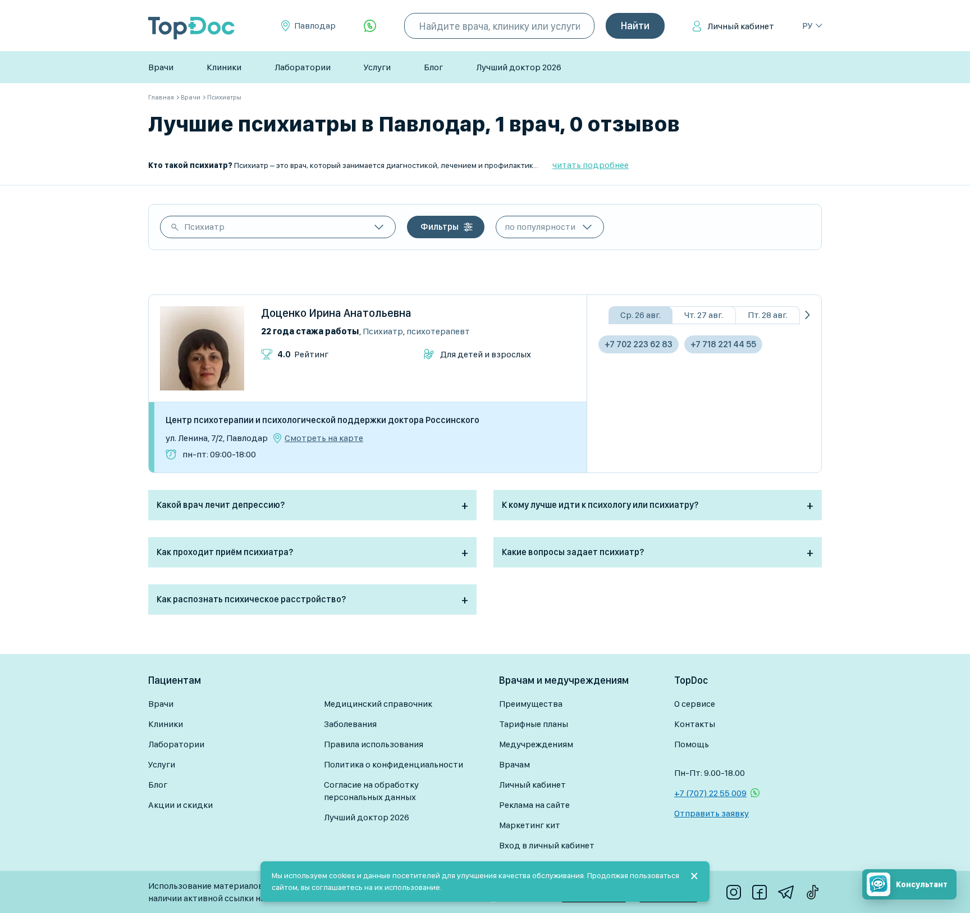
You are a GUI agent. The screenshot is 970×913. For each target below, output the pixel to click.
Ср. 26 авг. (640, 315)
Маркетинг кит (529, 825)
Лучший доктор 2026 (518, 67)
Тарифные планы (533, 724)
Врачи (160, 67)
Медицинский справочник (378, 703)
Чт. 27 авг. (703, 315)
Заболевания (350, 724)
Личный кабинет (740, 26)
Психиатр (204, 226)
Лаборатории (302, 67)
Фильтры (439, 226)
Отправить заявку (711, 813)
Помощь (691, 744)
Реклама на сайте (534, 805)
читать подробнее (590, 165)
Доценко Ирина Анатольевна (336, 313)
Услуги (377, 67)
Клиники (224, 67)
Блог (433, 67)
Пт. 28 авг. (768, 315)
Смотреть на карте (324, 438)
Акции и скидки (180, 805)
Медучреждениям (536, 744)
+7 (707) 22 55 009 (710, 793)
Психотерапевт (438, 331)
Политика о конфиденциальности (393, 764)
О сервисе (694, 703)
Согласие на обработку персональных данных (371, 790)
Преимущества (530, 703)
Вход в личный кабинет (546, 845)
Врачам (514, 764)
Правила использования (373, 744)
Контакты (694, 724)
